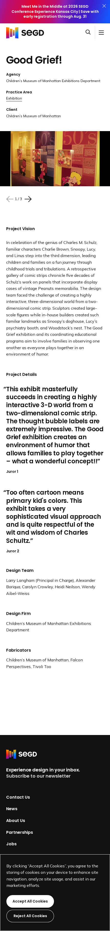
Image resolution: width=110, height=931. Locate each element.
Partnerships (19, 832)
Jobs (11, 844)
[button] (90, 32)
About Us (15, 821)
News (11, 809)
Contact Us (18, 797)
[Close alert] (104, 11)
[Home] (26, 32)
